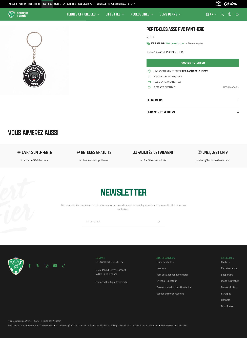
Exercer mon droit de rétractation (174, 287)
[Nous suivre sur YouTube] (55, 265)
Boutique (47, 4)
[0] (237, 14)
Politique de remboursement (22, 325)
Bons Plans (227, 306)
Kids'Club (101, 4)
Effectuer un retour (166, 281)
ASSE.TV (22, 4)
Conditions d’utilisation (146, 325)
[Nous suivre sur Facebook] (29, 265)
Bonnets (225, 300)
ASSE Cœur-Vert (86, 4)
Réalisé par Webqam (51, 321)
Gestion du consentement (170, 293)
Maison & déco (229, 287)
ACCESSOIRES (140, 14)
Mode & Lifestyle (230, 281)
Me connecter (196, 43)
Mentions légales (98, 325)
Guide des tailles (165, 262)
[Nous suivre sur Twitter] (38, 265)
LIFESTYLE (113, 14)
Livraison (161, 268)
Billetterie (34, 4)
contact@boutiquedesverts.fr (212, 160)
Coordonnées (46, 325)
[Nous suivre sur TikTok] (63, 265)
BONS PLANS (168, 14)
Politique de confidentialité (174, 325)
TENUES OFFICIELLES (81, 14)
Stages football (117, 4)
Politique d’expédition (121, 325)
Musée (57, 4)
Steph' (131, 4)
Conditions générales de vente (71, 325)
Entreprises (69, 4)
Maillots (225, 262)
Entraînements (229, 268)
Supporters (227, 275)
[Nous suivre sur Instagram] (46, 265)
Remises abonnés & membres (172, 275)
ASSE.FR (13, 4)
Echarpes (226, 293)
